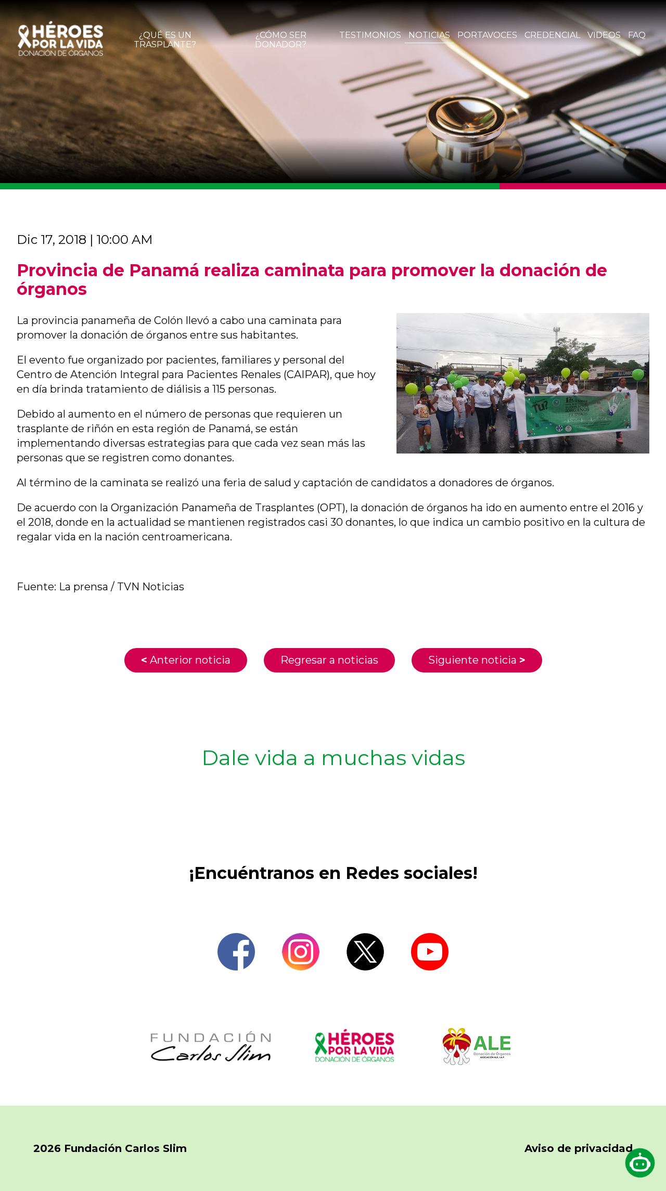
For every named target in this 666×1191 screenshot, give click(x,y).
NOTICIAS (429, 35)
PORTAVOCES (487, 35)
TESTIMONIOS (370, 35)
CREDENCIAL (552, 35)
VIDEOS (604, 35)
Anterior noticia (185, 660)
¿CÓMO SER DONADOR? (280, 39)
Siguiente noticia (477, 660)
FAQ (637, 35)
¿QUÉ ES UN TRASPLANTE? (165, 39)
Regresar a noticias (329, 660)
